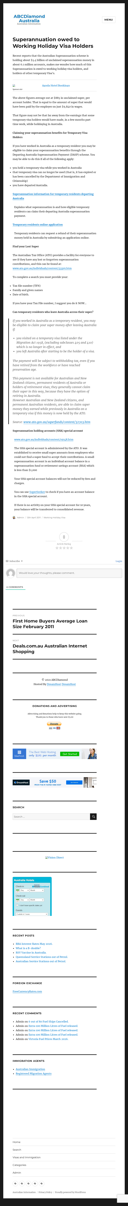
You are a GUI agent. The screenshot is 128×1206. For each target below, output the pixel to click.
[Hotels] (32, 902)
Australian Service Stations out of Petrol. (41, 961)
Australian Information (24, 1192)
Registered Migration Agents (34, 1073)
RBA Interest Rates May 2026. (34, 943)
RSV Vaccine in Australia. (31, 952)
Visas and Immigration (27, 1157)
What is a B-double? (28, 948)
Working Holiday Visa (54, 517)
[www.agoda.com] (55, 85)
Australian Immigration (30, 1069)
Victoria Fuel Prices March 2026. (48, 1039)
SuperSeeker (37, 491)
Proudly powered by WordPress (70, 1192)
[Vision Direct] (54, 857)
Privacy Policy (45, 1192)
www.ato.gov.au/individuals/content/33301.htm (42, 268)
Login (118, 561)
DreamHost (54, 684)
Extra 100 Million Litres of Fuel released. (53, 1025)
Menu (108, 19)
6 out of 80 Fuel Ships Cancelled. (49, 1021)
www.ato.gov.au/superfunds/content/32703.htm (56, 422)
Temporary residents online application (38, 224)
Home (16, 1142)
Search (17, 1149)
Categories (19, 1165)
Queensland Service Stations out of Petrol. (42, 956)
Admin (20, 517)
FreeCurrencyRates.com (27, 991)
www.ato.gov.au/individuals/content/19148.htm (43, 439)
